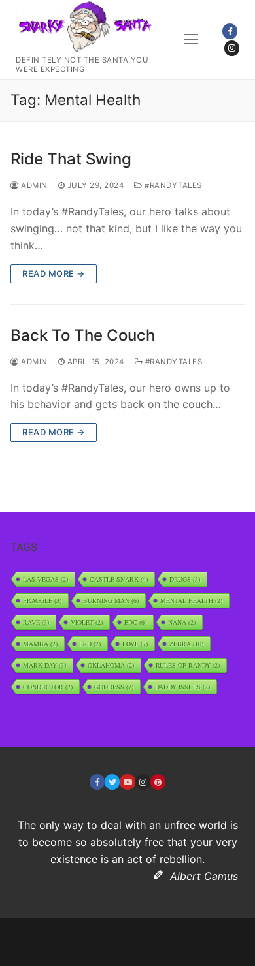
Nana (182, 622)
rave (36, 622)
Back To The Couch (82, 335)
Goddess (113, 686)
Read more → (53, 273)
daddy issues (182, 686)
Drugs (184, 579)
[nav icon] (191, 39)
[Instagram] (231, 47)
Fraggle (42, 600)
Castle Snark (119, 579)
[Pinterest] (157, 781)
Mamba (40, 643)
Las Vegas (45, 579)
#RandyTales (172, 185)
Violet (87, 622)
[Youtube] (127, 781)
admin (33, 185)
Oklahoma (111, 665)
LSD (90, 643)
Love (135, 643)
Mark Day (44, 665)
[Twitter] (112, 781)
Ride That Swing (70, 158)
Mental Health (191, 600)
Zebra (186, 643)
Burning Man (111, 600)
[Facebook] (229, 31)
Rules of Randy (188, 665)
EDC (135, 622)
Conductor (48, 686)
